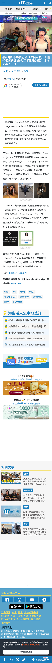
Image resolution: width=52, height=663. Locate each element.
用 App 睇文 (42, 84)
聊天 (32, 291)
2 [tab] (22, 16)
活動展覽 (5, 612)
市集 (14, 612)
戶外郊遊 (35, 619)
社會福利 (5, 622)
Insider (12, 272)
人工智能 (18, 302)
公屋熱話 (23, 13)
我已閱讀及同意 (26, 652)
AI (15, 291)
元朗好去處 (22, 615)
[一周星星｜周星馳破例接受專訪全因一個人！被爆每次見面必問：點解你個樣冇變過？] (11, 499)
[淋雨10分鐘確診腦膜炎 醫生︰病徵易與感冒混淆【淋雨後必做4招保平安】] (11, 516)
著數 (7, 291)
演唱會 (8, 8)
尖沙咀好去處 (31, 612)
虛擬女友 (25, 296)
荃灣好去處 (35, 615)
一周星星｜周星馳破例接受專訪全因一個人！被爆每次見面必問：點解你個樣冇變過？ (34, 499)
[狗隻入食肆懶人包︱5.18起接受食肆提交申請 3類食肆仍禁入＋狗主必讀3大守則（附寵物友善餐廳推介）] (11, 483)
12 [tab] (33, 19)
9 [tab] (25, 19)
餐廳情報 (24, 619)
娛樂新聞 (33, 13)
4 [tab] (28, 16)
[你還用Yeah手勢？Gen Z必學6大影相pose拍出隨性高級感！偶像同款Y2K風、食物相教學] (11, 533)
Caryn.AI (23, 272)
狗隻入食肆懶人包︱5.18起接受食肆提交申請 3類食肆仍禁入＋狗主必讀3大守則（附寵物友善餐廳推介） (35, 484)
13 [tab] (22, 22)
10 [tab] (28, 19)
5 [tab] (30, 16)
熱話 (26, 71)
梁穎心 (10, 78)
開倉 (20, 612)
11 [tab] (30, 19)
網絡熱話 (38, 296)
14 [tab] (25, 22)
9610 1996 (16, 283)
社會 (26, 473)
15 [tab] (28, 22)
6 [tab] (33, 16)
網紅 (23, 291)
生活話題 (15, 71)
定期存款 (44, 13)
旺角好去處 (7, 619)
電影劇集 (28, 490)
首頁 (5, 71)
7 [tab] (20, 19)
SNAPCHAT (10, 296)
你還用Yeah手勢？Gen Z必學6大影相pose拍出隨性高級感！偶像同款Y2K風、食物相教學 (34, 533)
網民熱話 (5, 630)
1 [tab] (20, 16)
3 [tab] (25, 16)
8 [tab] (22, 19)
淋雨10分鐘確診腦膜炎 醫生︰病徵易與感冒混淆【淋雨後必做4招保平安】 (34, 516)
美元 (7, 302)
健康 (26, 507)
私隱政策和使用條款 (30, 644)
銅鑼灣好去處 (8, 615)
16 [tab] (30, 22)
